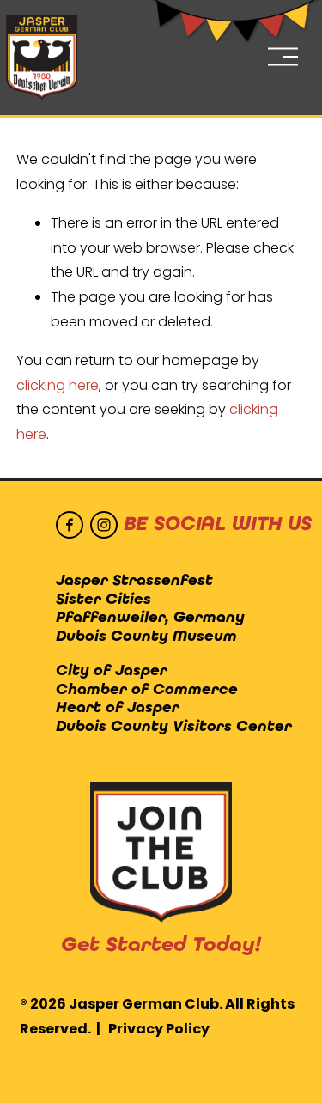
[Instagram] (104, 525)
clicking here (57, 385)
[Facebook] (69, 525)
